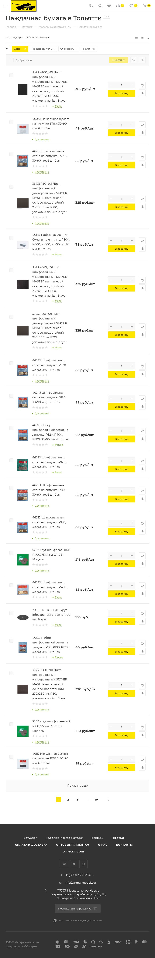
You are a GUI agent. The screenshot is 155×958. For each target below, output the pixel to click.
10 (96, 799)
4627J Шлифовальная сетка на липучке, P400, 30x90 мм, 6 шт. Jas (49, 587)
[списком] (142, 37)
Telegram (74, 864)
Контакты (124, 844)
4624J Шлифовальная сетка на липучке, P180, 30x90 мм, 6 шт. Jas (49, 397)
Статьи (118, 837)
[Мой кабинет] (109, 6)
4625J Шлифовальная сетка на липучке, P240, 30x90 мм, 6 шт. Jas (49, 155)
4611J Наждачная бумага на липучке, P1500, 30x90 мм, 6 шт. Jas (50, 758)
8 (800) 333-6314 (78, 875)
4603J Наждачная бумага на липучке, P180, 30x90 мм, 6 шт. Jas (51, 123)
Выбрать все (24, 60)
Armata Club (73, 851)
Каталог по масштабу (64, 837)
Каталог (30, 837)
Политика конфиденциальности (80, 920)
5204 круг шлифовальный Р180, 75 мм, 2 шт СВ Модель (51, 726)
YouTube (83, 864)
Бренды (97, 837)
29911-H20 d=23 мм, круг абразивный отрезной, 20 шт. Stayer (51, 614)
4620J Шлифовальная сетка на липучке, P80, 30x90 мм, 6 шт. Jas (48, 489)
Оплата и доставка (31, 844)
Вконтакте (64, 864)
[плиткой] (136, 37)
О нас (102, 844)
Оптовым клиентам (72, 844)
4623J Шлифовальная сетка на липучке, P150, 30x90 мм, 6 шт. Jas (49, 522)
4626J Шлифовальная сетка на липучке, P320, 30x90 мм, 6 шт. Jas (49, 365)
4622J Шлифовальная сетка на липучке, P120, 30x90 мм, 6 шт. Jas (49, 462)
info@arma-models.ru (80, 882)
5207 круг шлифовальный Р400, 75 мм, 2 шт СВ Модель (51, 554)
